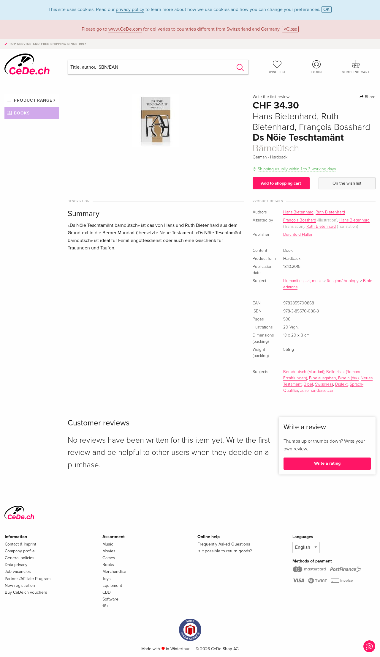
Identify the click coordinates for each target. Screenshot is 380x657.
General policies (19, 557)
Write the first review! (271, 97)
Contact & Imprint (20, 544)
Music (107, 544)
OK (326, 9)
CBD (106, 592)
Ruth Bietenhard (330, 212)
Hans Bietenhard (298, 212)
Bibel (308, 384)
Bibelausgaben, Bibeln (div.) (334, 378)
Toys (106, 578)
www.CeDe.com (125, 29)
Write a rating (327, 463)
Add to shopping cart (281, 183)
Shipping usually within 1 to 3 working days (297, 169)
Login (316, 72)
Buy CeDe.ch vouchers (26, 592)
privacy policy (130, 9)
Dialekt (341, 384)
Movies (108, 551)
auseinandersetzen (317, 391)
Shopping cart (356, 72)
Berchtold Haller (297, 234)
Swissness (324, 384)
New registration (20, 585)
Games (108, 557)
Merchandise (114, 571)
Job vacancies (18, 571)
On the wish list (346, 183)
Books (22, 113)
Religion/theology (343, 281)
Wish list (277, 72)
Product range (33, 100)
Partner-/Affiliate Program (27, 578)
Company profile (20, 551)
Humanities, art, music (302, 281)
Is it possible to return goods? (224, 551)
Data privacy (16, 564)
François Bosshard (299, 220)
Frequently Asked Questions (223, 544)
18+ (105, 606)
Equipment (112, 585)
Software (110, 599)
